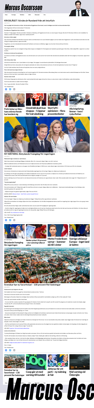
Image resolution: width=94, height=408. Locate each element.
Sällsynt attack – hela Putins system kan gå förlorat (25, 194)
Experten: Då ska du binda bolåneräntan (19, 328)
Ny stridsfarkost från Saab (17, 212)
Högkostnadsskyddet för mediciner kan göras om (21, 342)
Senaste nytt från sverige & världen (23, 11)
